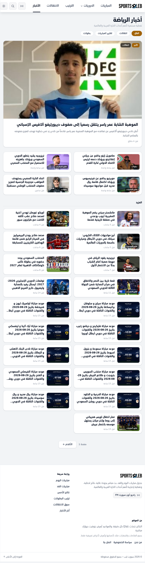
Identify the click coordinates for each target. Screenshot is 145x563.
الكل (136, 33)
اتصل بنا (107, 542)
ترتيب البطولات (62, 498)
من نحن (138, 542)
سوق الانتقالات (61, 504)
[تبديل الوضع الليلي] (4, 6)
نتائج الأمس (63, 492)
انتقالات (123, 33)
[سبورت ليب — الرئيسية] (130, 6)
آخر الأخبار (65, 511)
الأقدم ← (67, 444)
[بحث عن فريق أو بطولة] (13, 6)
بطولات (87, 33)
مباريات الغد (63, 486)
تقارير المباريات (105, 33)
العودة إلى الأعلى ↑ (12, 557)
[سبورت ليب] (109, 476)
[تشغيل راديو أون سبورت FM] (22, 6)
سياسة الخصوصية (123, 542)
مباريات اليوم (63, 480)
